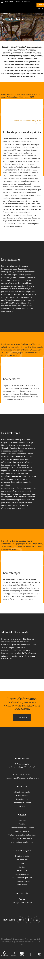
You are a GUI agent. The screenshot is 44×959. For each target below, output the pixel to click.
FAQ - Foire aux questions (22, 877)
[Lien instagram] (39, 954)
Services (22, 867)
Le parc (22, 806)
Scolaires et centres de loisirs (22, 827)
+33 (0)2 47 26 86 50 (24, 774)
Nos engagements (22, 874)
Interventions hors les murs (22, 842)
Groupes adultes (22, 831)
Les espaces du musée (22, 802)
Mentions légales (7, 942)
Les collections (22, 799)
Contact (22, 863)
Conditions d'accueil (22, 881)
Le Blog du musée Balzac (22, 902)
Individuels (22, 820)
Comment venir (22, 859)
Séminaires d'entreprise (22, 838)
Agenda (22, 956)
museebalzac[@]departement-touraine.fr (22, 778)
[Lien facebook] (30, 954)
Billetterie (4, 956)
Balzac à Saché (22, 795)
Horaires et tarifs (22, 856)
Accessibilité (22, 870)
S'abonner (22, 717)
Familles (22, 824)
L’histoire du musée (22, 792)
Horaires (13, 956)
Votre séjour (22, 885)
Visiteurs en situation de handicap (22, 835)
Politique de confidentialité (25, 942)
